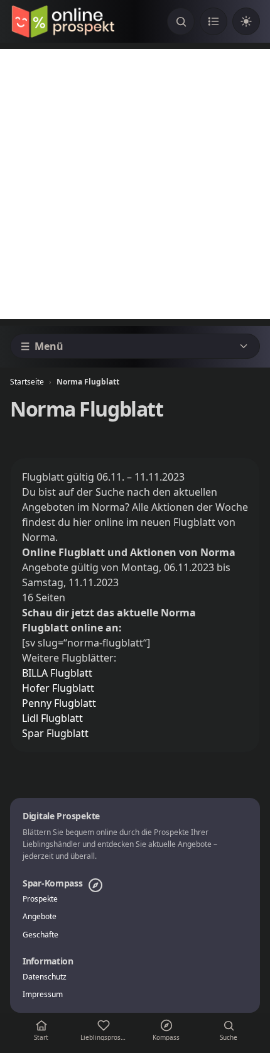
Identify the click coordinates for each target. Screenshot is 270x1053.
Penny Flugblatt (59, 703)
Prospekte (40, 899)
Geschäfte (40, 935)
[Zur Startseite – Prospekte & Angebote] (63, 21)
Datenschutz (45, 977)
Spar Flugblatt (55, 733)
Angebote (40, 917)
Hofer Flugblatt (58, 688)
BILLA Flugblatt (57, 673)
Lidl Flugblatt (52, 718)
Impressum (43, 995)
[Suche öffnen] (181, 21)
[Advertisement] (135, 184)
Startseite (27, 381)
